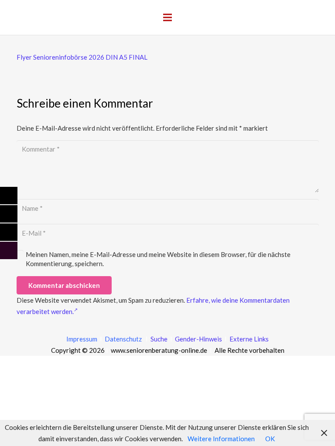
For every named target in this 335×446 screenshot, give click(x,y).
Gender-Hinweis (199, 339)
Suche (158, 339)
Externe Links (249, 339)
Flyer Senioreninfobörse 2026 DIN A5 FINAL (82, 57)
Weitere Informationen (221, 439)
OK (270, 439)
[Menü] (167, 17)
